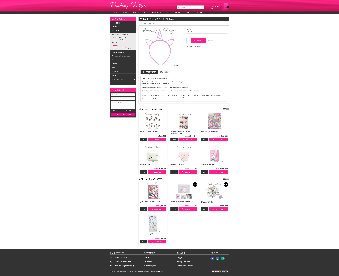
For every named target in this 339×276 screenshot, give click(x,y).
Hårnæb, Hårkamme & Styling (121, 48)
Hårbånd (115, 42)
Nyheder (136, 13)
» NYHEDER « (117, 23)
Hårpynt (125, 13)
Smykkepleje (156, 13)
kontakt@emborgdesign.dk (127, 266)
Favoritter (189, 13)
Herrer (114, 75)
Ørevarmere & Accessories (185, 266)
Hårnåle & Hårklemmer (119, 37)
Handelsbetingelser (150, 266)
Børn (113, 68)
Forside (115, 13)
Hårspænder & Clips (118, 40)
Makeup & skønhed (183, 262)
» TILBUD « (116, 27)
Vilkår (168, 13)
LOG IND (200, 13)
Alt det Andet (116, 71)
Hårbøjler (115, 45)
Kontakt (146, 258)
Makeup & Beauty (118, 52)
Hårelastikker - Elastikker (120, 34)
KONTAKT (178, 13)
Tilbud (145, 13)
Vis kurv (215, 6)
